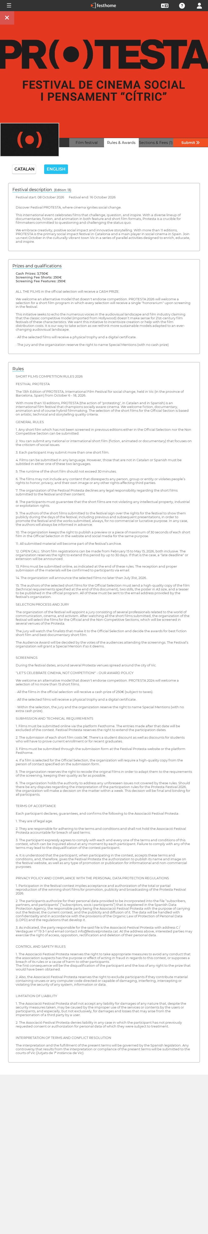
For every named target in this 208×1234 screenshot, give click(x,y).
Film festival (87, 142)
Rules (18, 368)
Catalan (24, 169)
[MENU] (8, 5)
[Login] (199, 5)
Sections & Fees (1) (156, 142)
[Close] (7, 18)
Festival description (41, 189)
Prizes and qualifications (37, 266)
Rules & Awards (121, 142)
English (56, 169)
